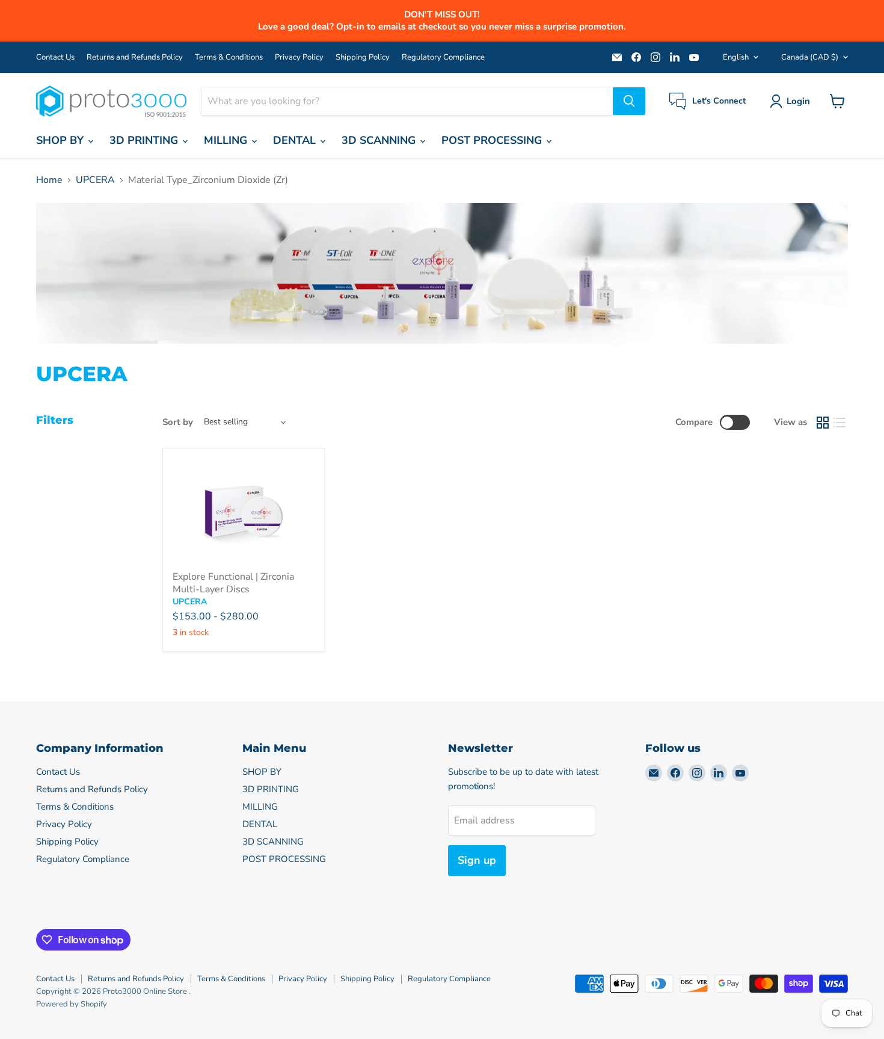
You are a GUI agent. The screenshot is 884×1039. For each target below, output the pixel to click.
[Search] (629, 101)
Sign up (477, 860)
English (736, 57)
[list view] (839, 422)
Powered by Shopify (71, 1004)
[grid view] (822, 422)
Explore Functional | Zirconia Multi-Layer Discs (233, 583)
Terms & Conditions (229, 57)
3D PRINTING (145, 140)
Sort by (177, 422)
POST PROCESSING (493, 140)
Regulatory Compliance (443, 57)
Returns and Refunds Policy (135, 57)
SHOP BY (61, 140)
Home (49, 180)
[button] (792, 101)
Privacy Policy (299, 57)
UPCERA (95, 180)
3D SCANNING (380, 140)
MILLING (227, 140)
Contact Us (55, 57)
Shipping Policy (363, 57)
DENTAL (296, 140)
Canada (809, 57)
